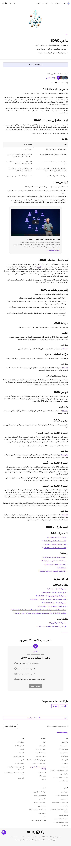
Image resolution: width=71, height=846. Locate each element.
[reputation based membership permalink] (69, 485)
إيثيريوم (39, 267)
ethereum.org (62, 732)
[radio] (35, 663)
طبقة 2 (44, 779)
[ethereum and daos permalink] (69, 290)
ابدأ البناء (21, 752)
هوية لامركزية (42, 772)
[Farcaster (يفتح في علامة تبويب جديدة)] (38, 832)
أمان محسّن (42, 799)
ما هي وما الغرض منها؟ (56, 596)
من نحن (59, 836)
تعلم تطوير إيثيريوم (18, 756)
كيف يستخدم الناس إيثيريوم (60, 777)
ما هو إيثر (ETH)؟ (63, 749)
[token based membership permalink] (69, 433)
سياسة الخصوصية (14, 836)
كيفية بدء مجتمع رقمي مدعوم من (53, 599)
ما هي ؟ (61, 589)
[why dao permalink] (69, 120)
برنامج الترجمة (64, 806)
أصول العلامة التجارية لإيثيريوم (47, 836)
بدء (61, 568)
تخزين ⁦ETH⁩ (43, 776)
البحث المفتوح (42, 806)
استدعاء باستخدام (54, 557)
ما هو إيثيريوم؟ (64, 745)
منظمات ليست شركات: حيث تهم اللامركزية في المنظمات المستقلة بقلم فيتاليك (38, 610)
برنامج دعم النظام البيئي (61, 822)
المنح (22, 760)
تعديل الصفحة (52, 83)
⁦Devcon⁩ (65, 825)
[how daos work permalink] (69, 260)
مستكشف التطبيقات (40, 752)
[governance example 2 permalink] (69, 354)
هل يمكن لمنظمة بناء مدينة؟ (54, 626)
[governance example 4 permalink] (69, 375)
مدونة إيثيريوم (19, 613)
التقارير (44, 816)
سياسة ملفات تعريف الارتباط (37, 840)
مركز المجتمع (64, 792)
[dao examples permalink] (69, 182)
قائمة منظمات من (54, 541)
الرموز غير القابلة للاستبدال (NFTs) (36, 760)
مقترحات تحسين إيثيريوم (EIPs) (37, 809)
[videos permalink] (69, 618)
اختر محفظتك (42, 745)
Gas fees (65, 763)
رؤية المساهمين (51, 78)
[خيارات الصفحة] (59, 82)
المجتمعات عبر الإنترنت (62, 795)
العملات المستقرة (41, 756)
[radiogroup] (35, 671)
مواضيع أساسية (19, 763)
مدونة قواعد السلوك (32, 836)
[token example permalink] (69, 451)
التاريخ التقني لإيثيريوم (40, 802)
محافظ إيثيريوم (64, 752)
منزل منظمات (59, 592)
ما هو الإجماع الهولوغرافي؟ (57, 606)
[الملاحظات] (3, 832)
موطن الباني (20, 742)
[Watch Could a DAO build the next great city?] (35, 222)
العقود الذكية (64, 760)
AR (3, 3)
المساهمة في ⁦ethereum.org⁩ (60, 802)
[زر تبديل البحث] (14, 3)
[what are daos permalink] (69, 89)
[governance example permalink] (69, 345)
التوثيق (22, 749)
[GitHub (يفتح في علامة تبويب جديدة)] (42, 832)
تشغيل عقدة (64, 767)
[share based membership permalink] (69, 462)
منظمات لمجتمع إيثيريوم (56, 537)
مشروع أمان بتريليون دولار (39, 820)
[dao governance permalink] (69, 323)
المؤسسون (21, 778)
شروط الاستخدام (51, 840)
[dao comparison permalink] (69, 138)
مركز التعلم (65, 742)
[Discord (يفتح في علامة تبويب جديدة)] (28, 832)
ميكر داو (64, 455)
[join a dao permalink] (69, 533)
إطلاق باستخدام (52, 571)
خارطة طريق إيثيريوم (40, 795)
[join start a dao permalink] (69, 527)
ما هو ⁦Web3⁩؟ (64, 756)
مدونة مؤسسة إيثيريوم (61, 818)
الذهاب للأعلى (9, 726)
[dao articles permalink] (69, 584)
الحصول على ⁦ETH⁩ (41, 749)
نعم (62, 706)
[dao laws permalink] (69, 392)
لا (53, 706)
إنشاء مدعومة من (55, 564)
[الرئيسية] (68, 3)
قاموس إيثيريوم (64, 781)
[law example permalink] (69, 406)
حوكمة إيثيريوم (42, 813)
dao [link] (66, 34)
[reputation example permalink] (69, 511)
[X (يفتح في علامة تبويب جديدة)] (33, 832)
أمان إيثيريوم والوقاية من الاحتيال (59, 770)
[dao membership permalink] (69, 420)
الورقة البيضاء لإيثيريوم (40, 792)
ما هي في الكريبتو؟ (57, 623)
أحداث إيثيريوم (64, 799)
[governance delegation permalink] (69, 332)
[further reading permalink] (69, 578)
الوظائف (23, 836)
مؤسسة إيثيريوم (63, 815)
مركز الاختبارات (64, 774)
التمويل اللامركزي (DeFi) (39, 763)
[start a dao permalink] (69, 553)
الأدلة (44, 742)
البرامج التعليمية (19, 745)
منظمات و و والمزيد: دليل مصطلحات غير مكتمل (45, 613)
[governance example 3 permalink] (69, 364)
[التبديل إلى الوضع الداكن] (10, 3)
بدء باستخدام (54, 561)
